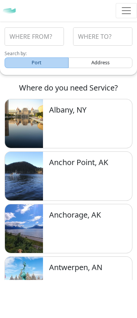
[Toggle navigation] (126, 10)
